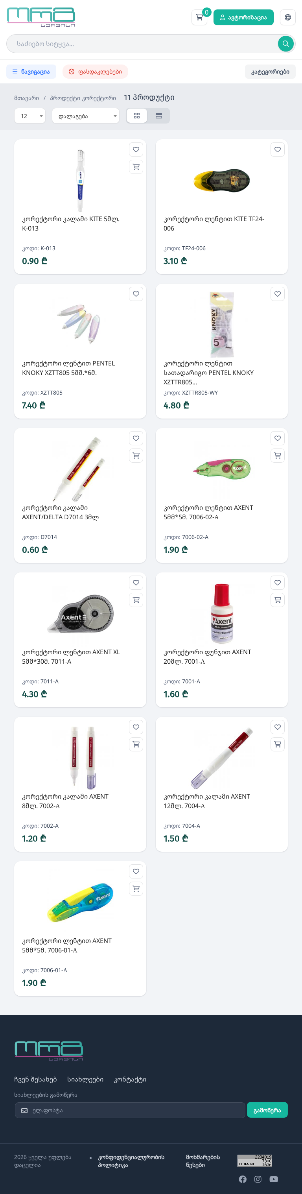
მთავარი (26, 97)
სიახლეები (85, 1079)
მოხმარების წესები (203, 1160)
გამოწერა (267, 1110)
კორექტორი (99, 97)
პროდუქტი (65, 97)
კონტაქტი (130, 1079)
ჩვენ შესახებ (35, 1079)
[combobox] (30, 116)
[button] (288, 17)
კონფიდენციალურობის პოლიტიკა (131, 1160)
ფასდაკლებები (100, 71)
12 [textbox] (24, 116)
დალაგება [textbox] (73, 116)
